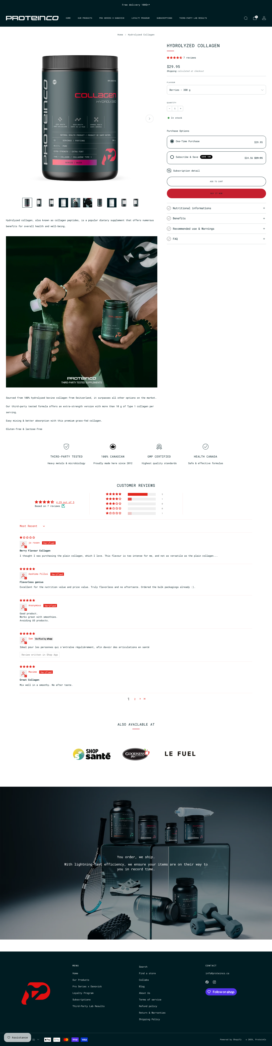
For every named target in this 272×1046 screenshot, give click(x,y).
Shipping (171, 71)
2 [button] (135, 699)
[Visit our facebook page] (207, 982)
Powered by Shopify (231, 1039)
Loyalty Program (141, 18)
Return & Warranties (152, 1012)
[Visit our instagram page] (214, 982)
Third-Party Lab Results (193, 18)
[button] (175, 57)
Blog (142, 986)
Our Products (85, 18)
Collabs (144, 979)
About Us (144, 992)
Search (143, 966)
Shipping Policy (149, 1019)
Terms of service (150, 999)
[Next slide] (149, 118)
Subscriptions (164, 18)
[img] (27, 537)
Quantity (171, 103)
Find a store (147, 973)
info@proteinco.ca (217, 973)
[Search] (246, 18)
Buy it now (216, 193)
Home (68, 18)
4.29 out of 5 (65, 502)
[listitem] (136, 5)
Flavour (171, 82)
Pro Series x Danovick (111, 18)
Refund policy (148, 1006)
